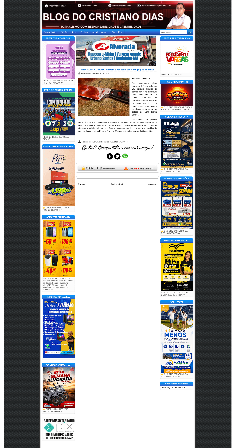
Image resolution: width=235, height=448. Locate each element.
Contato (84, 32)
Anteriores (152, 184)
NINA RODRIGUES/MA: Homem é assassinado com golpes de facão (117, 69)
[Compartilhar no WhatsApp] (124, 159)
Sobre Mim (117, 32)
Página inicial (117, 184)
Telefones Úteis (68, 32)
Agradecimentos (99, 32)
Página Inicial (50, 32)
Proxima (81, 184)
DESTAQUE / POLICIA (100, 74)
